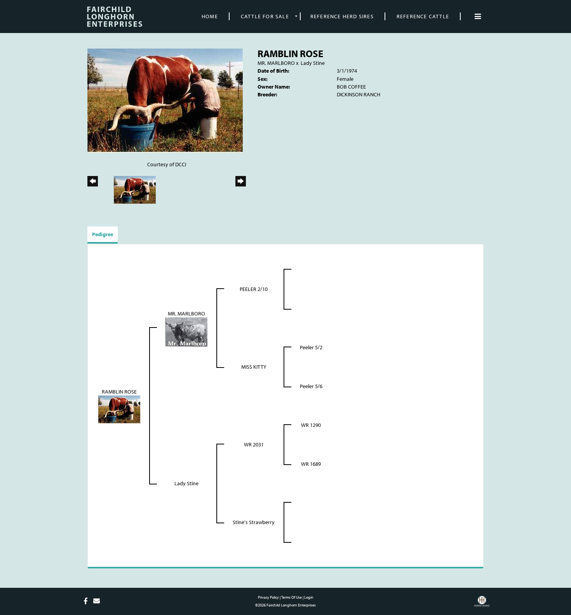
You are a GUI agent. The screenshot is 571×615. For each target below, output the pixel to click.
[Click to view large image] (165, 99)
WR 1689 (311, 463)
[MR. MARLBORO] (186, 331)
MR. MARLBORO (276, 62)
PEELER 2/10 (254, 289)
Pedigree (102, 234)
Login (308, 597)
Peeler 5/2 (311, 347)
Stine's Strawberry (254, 522)
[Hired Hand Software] (481, 604)
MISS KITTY (253, 366)
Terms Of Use (291, 597)
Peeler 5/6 (311, 386)
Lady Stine (313, 62)
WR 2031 (254, 444)
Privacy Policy (268, 597)
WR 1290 (311, 425)
